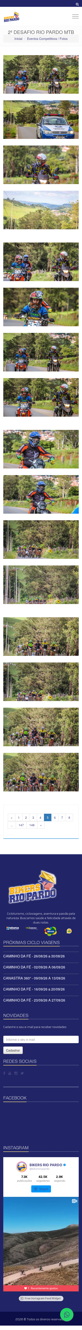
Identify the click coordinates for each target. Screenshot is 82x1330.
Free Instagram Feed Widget (43, 1298)
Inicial (18, 38)
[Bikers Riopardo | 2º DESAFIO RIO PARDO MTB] (41, 74)
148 (32, 825)
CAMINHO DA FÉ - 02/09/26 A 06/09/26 (34, 967)
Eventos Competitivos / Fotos (47, 38)
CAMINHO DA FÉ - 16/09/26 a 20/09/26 (34, 989)
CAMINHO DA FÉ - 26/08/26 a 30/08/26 (34, 956)
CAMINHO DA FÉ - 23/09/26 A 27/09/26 (34, 1000)
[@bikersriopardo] (21, 1166)
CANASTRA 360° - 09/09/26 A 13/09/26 (34, 978)
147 (21, 825)
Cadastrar (13, 1050)
